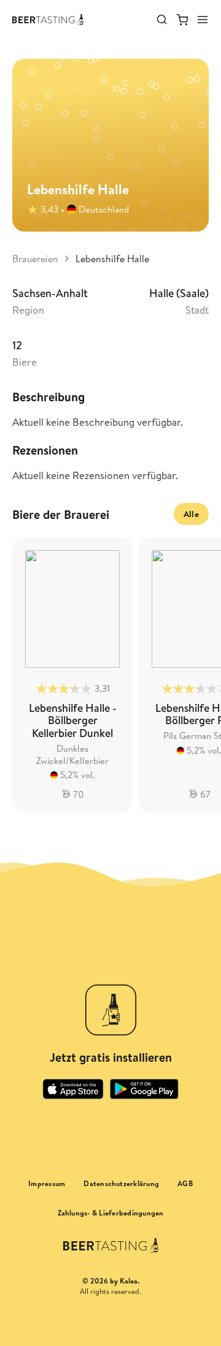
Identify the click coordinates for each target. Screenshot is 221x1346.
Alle (191, 514)
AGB (185, 1184)
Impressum (46, 1184)
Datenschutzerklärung (121, 1184)
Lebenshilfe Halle (112, 258)
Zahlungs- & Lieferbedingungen (111, 1213)
